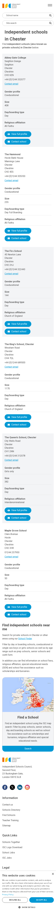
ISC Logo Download (12, 847)
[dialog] (28, 891)
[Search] (50, 23)
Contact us (7, 804)
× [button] (53, 874)
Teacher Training (10, 820)
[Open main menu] (50, 5)
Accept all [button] (41, 900)
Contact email (11, 83)
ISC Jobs (7, 857)
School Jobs (8, 852)
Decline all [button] (15, 900)
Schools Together (11, 842)
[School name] (50, 15)
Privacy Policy (7, 894)
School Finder (25, 638)
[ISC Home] (11, 5)
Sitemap (6, 825)
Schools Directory (11, 810)
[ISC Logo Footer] (28, 759)
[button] (28, 907)
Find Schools (8, 815)
